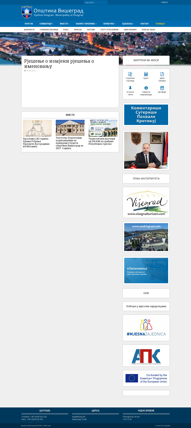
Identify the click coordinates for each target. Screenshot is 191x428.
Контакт (145, 23)
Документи (29, 29)
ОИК (146, 293)
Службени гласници (49, 29)
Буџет (66, 29)
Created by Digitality (162, 425)
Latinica (164, 2)
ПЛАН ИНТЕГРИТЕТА (146, 178)
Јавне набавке (130, 29)
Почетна (29, 23)
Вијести (64, 23)
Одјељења (127, 23)
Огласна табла (148, 29)
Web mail (47, 425)
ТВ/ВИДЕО (160, 23)
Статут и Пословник (109, 29)
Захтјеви (91, 29)
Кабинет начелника (85, 23)
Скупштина (108, 23)
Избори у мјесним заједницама (146, 306)
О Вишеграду (45, 23)
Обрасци (78, 29)
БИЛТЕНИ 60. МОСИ (146, 60)
